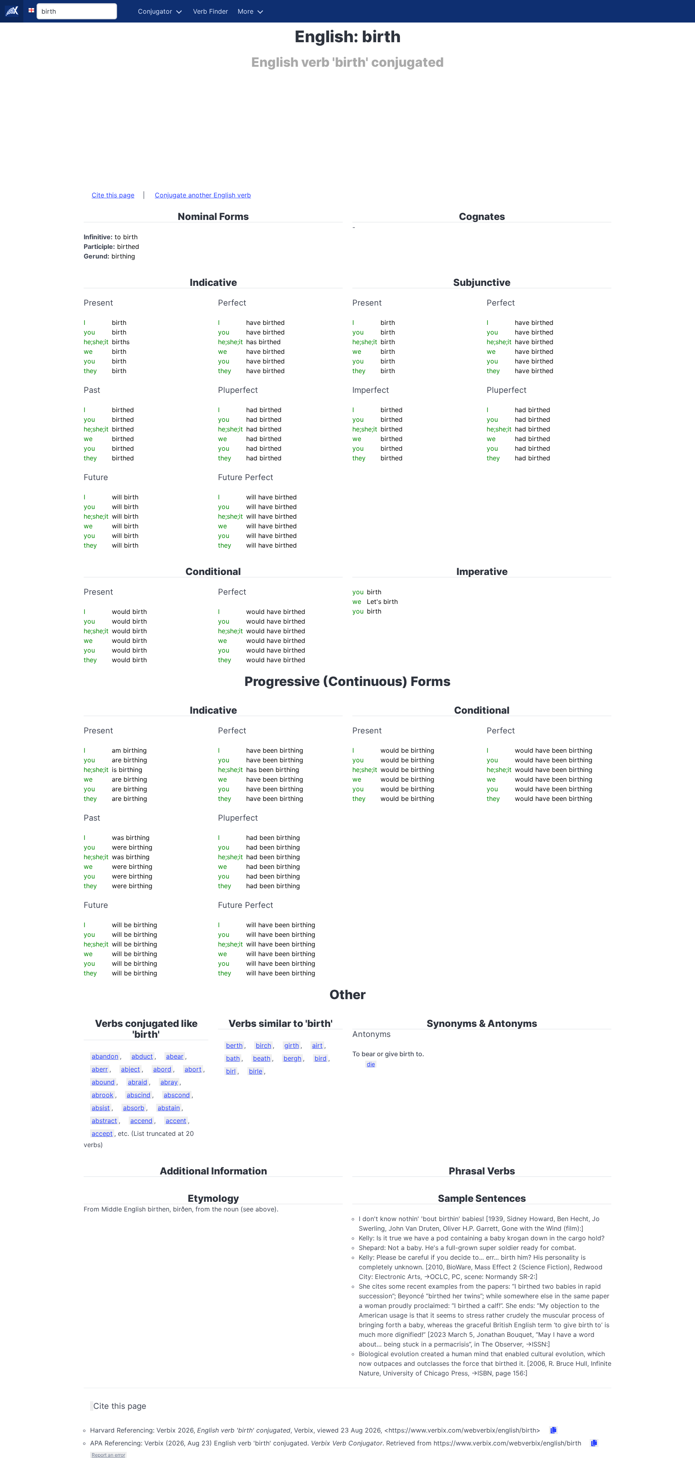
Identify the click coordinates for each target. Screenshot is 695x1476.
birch (263, 1045)
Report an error (108, 1455)
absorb (133, 1108)
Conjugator (155, 11)
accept (102, 1133)
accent (176, 1121)
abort (193, 1069)
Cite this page (113, 195)
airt (317, 1045)
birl (231, 1071)
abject (130, 1069)
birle (255, 1071)
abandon (105, 1056)
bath (233, 1058)
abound (103, 1082)
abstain (169, 1108)
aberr (100, 1069)
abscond (177, 1095)
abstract (104, 1121)
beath (261, 1058)
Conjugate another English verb (203, 195)
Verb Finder (210, 11)
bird (321, 1058)
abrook (102, 1095)
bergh (292, 1058)
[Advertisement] (325, 126)
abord (162, 1069)
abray (169, 1082)
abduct (142, 1056)
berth (234, 1045)
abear (174, 1056)
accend (141, 1121)
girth (291, 1045)
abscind (138, 1095)
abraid (137, 1082)
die (371, 1064)
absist (101, 1108)
